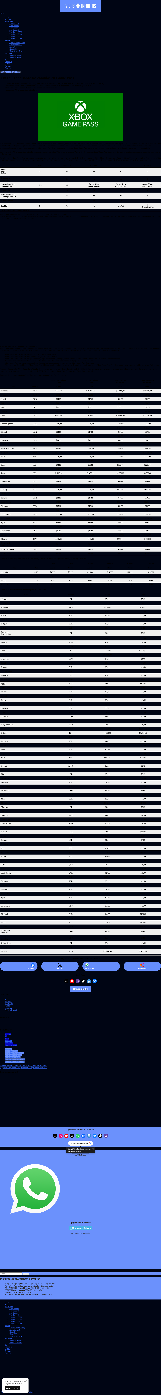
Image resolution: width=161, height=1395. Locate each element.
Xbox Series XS (15, 45)
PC (6, 60)
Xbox (7, 1039)
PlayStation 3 (14, 30)
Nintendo (8, 53)
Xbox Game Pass (15, 51)
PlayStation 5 (14, 26)
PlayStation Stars (15, 38)
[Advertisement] (70, 263)
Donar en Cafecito (12, 1388)
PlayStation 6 (14, 24)
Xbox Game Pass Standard (15, 1059)
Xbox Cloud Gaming (17, 43)
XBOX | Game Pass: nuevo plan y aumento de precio (23, 1066)
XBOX (7, 41)
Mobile (7, 64)
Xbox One (13, 47)
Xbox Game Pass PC (13, 1057)
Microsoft (8, 1049)
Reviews (8, 66)
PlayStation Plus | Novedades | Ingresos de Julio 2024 (23, 1068)
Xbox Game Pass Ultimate (15, 1062)
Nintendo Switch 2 (16, 55)
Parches (7, 68)
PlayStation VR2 (15, 32)
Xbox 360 (13, 49)
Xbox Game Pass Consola (14, 1053)
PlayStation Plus (15, 34)
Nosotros (29, 1392)
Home (7, 17)
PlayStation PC (15, 36)
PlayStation (9, 21)
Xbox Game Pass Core (13, 1055)
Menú (2, 13)
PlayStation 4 (14, 28)
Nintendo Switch (15, 57)
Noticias (8, 19)
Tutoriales (8, 62)
